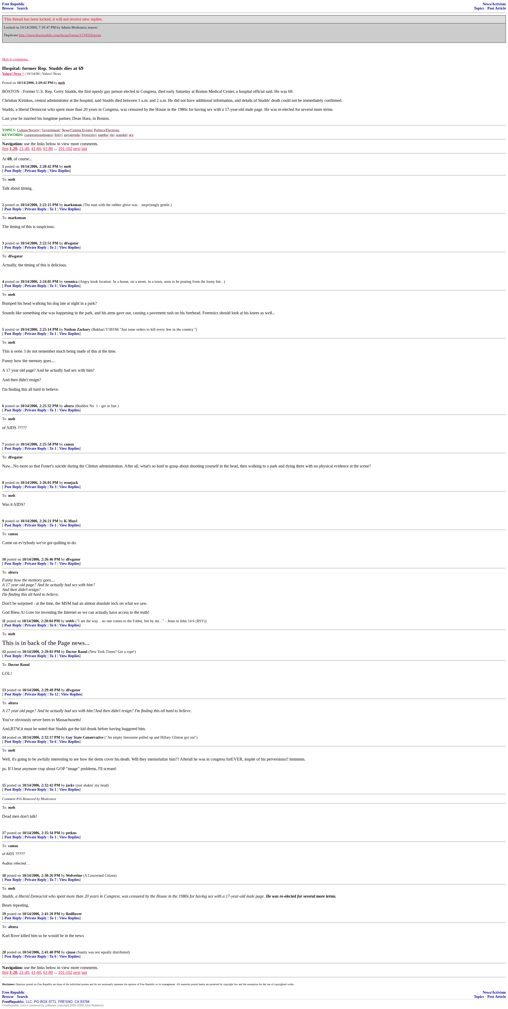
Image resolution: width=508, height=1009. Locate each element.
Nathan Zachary (77, 329)
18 (4, 876)
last (84, 148)
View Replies (59, 171)
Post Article (496, 8)
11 (4, 621)
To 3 (52, 286)
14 (4, 737)
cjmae (70, 952)
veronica (71, 282)
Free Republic (13, 4)
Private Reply (36, 171)
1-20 (13, 148)
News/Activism (494, 4)
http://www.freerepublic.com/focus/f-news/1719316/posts (60, 35)
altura (69, 406)
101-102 (65, 148)
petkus (71, 833)
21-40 (24, 148)
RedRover (74, 914)
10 (4, 559)
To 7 (52, 564)
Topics (479, 8)
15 (4, 785)
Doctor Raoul (76, 652)
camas (69, 444)
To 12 (53, 694)
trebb (70, 621)
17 (4, 833)
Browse (7, 8)
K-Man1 (71, 521)
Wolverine (74, 876)
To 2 (52, 247)
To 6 (52, 625)
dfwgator (71, 243)
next (76, 148)
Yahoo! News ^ (13, 74)
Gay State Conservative (84, 737)
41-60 (36, 148)
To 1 (52, 209)
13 (4, 690)
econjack (71, 483)
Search (22, 8)
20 (4, 952)
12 (4, 652)
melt (67, 167)
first (5, 148)
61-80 (48, 148)
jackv (70, 785)
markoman (73, 205)
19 (4, 914)
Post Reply (13, 171)
